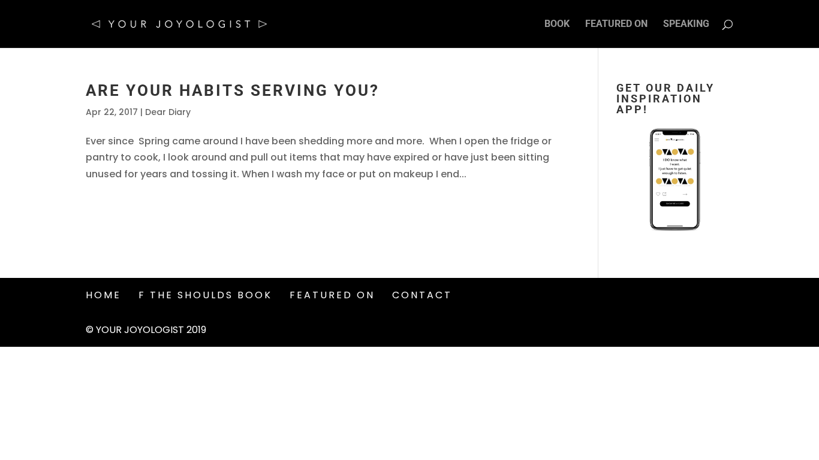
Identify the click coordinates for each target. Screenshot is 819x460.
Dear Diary (168, 112)
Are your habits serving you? (233, 90)
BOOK (557, 24)
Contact (422, 295)
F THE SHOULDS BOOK (205, 295)
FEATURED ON (616, 24)
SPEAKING (686, 24)
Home (103, 295)
